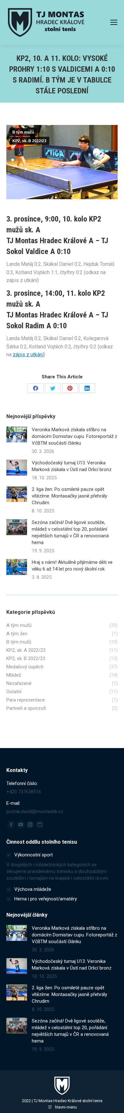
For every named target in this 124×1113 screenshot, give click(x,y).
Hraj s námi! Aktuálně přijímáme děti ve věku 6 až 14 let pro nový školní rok (72, 565)
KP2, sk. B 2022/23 (29, 141)
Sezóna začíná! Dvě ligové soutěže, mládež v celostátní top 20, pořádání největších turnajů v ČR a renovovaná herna (70, 532)
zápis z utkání (28, 355)
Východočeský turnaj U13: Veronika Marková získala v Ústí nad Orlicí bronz (72, 466)
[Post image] (16, 434)
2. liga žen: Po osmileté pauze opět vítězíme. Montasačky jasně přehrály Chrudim (69, 496)
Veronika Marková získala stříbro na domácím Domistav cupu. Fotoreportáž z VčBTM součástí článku (74, 436)
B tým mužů (23, 132)
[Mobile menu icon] (114, 22)
